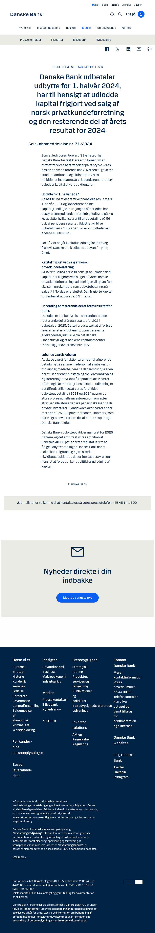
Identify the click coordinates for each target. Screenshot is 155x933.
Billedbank (50, 704)
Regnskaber (81, 739)
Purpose (19, 667)
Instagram (121, 777)
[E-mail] (139, 49)
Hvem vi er (21, 660)
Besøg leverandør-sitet (22, 770)
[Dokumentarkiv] (112, 14)
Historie (18, 676)
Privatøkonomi (53, 667)
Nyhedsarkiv (51, 709)
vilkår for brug (34, 912)
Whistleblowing (24, 730)
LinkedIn (120, 772)
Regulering (80, 744)
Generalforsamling (26, 706)
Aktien (77, 734)
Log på (131, 14)
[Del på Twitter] (117, 49)
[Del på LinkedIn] (128, 49)
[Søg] (120, 14)
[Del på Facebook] (107, 49)
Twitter (119, 767)
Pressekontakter (54, 700)
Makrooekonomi (54, 676)
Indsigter (49, 660)
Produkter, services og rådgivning (80, 681)
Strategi (18, 672)
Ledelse (18, 691)
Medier (48, 693)
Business (49, 672)
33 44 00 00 (123, 692)
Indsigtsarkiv (51, 681)
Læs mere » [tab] (19, 857)
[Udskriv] (149, 49)
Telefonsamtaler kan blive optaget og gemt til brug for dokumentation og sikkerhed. (126, 711)
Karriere (49, 721)
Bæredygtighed (84, 660)
